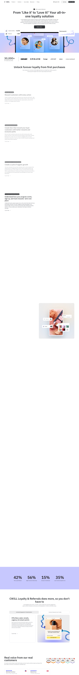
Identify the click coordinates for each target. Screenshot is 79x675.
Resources (32, 1)
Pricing (38, 1)
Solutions (19, 1)
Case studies (26, 1)
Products (13, 1)
